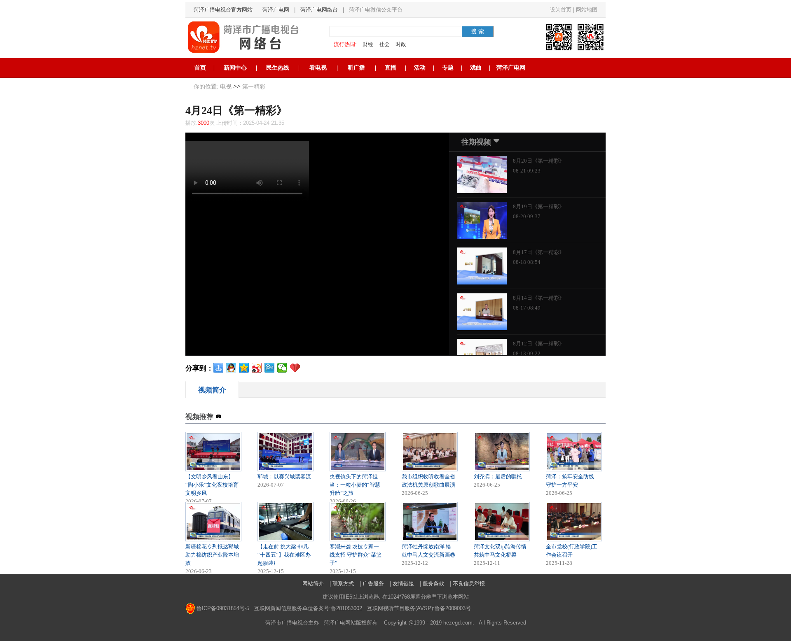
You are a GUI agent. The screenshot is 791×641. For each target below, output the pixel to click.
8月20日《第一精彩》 (538, 161)
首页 (200, 68)
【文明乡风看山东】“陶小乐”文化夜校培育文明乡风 (212, 484)
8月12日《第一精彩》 (538, 343)
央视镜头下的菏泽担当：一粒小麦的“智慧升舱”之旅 (355, 484)
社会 (384, 44)
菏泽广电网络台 (319, 10)
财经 (368, 44)
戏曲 (476, 68)
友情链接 (403, 583)
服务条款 (433, 583)
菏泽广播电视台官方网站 (223, 10)
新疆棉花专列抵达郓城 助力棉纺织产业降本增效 (212, 554)
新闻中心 (235, 68)
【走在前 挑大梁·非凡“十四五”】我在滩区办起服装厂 (284, 554)
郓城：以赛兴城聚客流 (284, 476)
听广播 (356, 68)
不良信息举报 (469, 583)
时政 (401, 44)
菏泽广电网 (275, 10)
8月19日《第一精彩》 (538, 206)
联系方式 (343, 583)
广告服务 (373, 583)
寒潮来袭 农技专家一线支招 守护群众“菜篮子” (355, 554)
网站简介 (313, 583)
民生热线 (277, 68)
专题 (448, 68)
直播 (390, 68)
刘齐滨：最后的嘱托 (498, 476)
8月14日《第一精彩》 (538, 298)
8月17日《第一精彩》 (538, 252)
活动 (420, 68)
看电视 (318, 68)
